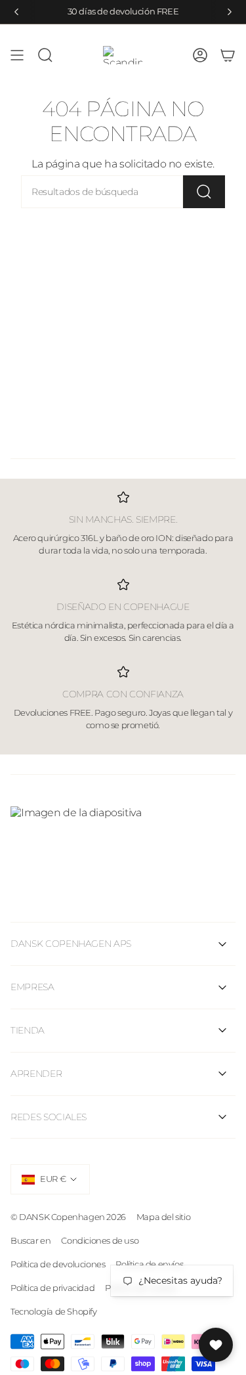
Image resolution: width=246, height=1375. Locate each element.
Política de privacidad (52, 1287)
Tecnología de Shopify (53, 1311)
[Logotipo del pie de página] (123, 839)
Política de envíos (149, 1264)
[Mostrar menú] (17, 55)
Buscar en (30, 1240)
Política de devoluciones (57, 1264)
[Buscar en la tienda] (204, 191)
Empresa (32, 987)
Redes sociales (48, 1117)
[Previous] (16, 12)
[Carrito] (227, 55)
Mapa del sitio (163, 1216)
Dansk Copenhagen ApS (70, 943)
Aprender (36, 1074)
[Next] (230, 12)
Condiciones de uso (99, 1240)
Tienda (27, 1030)
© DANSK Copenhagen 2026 (68, 1216)
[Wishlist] (216, 1345)
